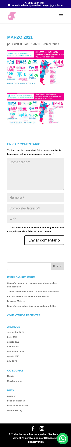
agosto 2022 (13, 342)
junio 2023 (12, 337)
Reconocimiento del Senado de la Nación (28, 296)
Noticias (11, 376)
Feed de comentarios (17, 406)
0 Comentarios (50, 44)
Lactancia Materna (16, 301)
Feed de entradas (16, 401)
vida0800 (17, 44)
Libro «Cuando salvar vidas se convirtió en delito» (31, 306)
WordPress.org (14, 410)
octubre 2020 (13, 346)
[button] (62, 438)
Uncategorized (14, 381)
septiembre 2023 (15, 332)
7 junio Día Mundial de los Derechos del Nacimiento (33, 291)
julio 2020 (12, 361)
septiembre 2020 (15, 351)
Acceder (11, 396)
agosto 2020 (13, 356)
